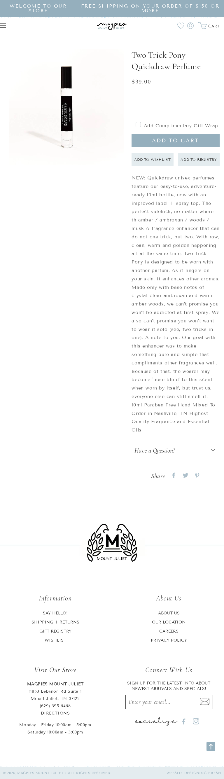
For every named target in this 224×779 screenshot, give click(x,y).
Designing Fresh (202, 773)
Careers (168, 631)
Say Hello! (55, 613)
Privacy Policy (169, 640)
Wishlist (55, 640)
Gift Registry (55, 631)
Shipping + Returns (55, 622)
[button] (176, 450)
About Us (169, 613)
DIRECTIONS (55, 713)
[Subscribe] (204, 702)
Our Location (169, 622)
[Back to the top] (210, 746)
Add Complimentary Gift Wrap (181, 125)
